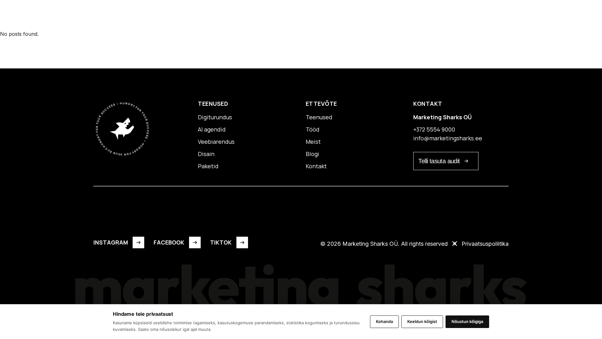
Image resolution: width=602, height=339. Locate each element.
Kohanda (384, 321)
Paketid (263, 16)
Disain (206, 154)
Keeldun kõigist (422, 321)
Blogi (340, 16)
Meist (316, 16)
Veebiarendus (216, 141)
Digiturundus (215, 117)
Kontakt (368, 16)
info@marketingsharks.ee (447, 138)
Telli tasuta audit (439, 161)
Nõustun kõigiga (467, 321)
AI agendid (212, 129)
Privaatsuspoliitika (485, 243)
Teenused (229, 16)
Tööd (291, 16)
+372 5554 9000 (434, 129)
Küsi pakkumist (474, 17)
